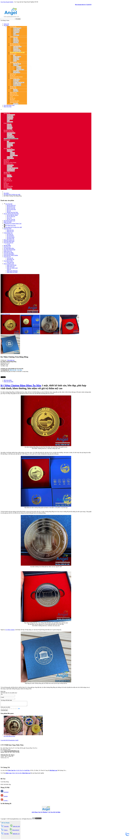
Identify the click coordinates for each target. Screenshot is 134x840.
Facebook (5, 792)
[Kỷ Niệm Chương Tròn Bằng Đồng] (10, 324)
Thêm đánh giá (10, 360)
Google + (5, 800)
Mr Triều (6, 833)
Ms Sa (5, 830)
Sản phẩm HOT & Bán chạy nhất (12, 194)
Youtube (5, 796)
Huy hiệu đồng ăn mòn (9, 736)
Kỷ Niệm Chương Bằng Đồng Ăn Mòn (21, 385)
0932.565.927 (19, 110)
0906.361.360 (10, 110)
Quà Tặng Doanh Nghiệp (7, 2)
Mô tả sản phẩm (8, 380)
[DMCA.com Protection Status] (36, 819)
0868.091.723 (16, 833)
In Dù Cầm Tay (20, 770)
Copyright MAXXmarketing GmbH (9, 740)
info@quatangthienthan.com (11, 750)
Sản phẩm (6, 193)
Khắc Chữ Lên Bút (17, 773)
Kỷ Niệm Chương (10, 629)
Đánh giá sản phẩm (8, 381)
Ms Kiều (6, 826)
